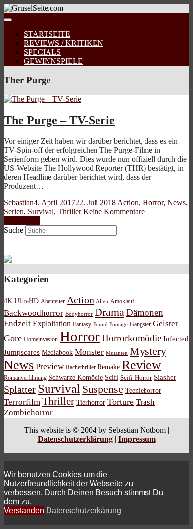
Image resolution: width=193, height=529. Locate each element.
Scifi (111, 377)
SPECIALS (42, 52)
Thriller (69, 211)
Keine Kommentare (114, 211)
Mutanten (117, 353)
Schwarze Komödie (75, 377)
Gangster (140, 324)
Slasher (165, 377)
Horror (153, 202)
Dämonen (144, 312)
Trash (145, 402)
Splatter (20, 389)
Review (141, 365)
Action (128, 202)
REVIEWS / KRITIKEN (63, 43)
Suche (13, 230)
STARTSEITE (47, 34)
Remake (108, 367)
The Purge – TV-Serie (59, 120)
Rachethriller (81, 367)
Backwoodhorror (33, 313)
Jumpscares (22, 352)
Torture (120, 402)
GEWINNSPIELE (53, 61)
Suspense (102, 389)
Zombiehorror (28, 412)
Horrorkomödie (131, 338)
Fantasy (82, 324)
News (176, 202)
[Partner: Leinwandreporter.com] (8, 260)
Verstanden (24, 510)
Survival (41, 211)
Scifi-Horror (136, 377)
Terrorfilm (22, 402)
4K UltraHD (21, 301)
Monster (89, 352)
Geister (165, 323)
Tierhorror (90, 402)
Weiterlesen (22, 220)
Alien (102, 301)
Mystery (148, 351)
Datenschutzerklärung (75, 439)
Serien (14, 211)
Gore (13, 338)
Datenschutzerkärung (83, 510)
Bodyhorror (79, 314)
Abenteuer (53, 301)
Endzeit (17, 323)
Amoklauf (122, 301)
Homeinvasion (41, 339)
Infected (176, 339)
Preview (50, 366)
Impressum (137, 439)
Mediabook (57, 352)
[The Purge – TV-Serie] (42, 99)
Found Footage (110, 324)
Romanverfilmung (25, 377)
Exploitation (52, 323)
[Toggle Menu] (8, 19)
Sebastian (19, 202)
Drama (109, 312)
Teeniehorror (143, 390)
